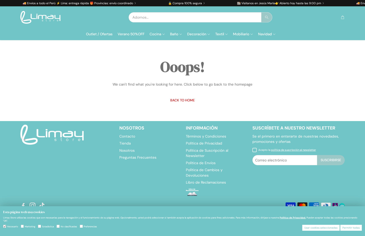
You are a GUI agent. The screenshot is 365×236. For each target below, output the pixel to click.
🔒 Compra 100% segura (185, 3)
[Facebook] (23, 206)
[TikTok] (42, 206)
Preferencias (90, 226)
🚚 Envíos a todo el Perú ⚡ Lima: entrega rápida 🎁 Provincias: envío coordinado (78, 3)
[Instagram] (32, 206)
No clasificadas (69, 226)
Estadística (48, 226)
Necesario (12, 226)
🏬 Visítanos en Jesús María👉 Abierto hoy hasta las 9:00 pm (279, 3)
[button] (200, 17)
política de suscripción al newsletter (293, 150)
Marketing (30, 226)
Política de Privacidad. (293, 217)
